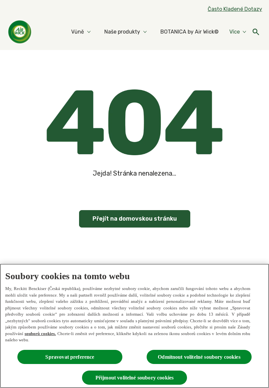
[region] (134, 326)
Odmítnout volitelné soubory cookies (199, 357)
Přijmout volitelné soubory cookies (134, 377)
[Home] (20, 32)
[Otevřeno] (255, 31)
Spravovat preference (69, 357)
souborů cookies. (40, 333)
